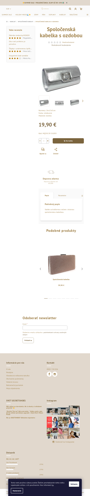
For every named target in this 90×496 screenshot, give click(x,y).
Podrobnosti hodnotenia (61, 45)
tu (53, 485)
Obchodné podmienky (15, 379)
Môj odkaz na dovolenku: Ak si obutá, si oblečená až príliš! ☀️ (24, 407)
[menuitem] (7, 14)
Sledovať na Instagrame (64, 442)
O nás (8, 369)
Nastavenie (17, 491)
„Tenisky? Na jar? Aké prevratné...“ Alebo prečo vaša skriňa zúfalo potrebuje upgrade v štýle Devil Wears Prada (24, 413)
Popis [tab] (47, 195)
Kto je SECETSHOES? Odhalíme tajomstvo (20, 417)
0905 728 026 (52, 369)
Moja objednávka (13, 388)
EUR (7, 9)
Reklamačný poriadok (14, 385)
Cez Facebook (11, 462)
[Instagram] (54, 374)
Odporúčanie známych (15, 478)
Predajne (9, 372)
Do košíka (69, 141)
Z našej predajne (12, 473)
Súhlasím (74, 484)
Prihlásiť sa (28, 340)
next (82, 269)
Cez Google (10, 468)
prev (40, 269)
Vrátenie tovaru (12, 382)
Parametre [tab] (62, 195)
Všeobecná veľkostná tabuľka (18, 375)
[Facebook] (49, 374)
